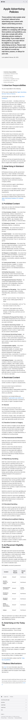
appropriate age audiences (16, 398)
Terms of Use (10, 717)
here (5, 667)
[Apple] (1, 696)
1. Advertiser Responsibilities (9, 72)
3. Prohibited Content (8, 75)
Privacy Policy (4, 717)
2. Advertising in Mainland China (10, 73)
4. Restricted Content (8, 77)
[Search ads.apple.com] (23, 1)
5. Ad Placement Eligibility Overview (11, 78)
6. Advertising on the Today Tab (10, 80)
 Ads (3, 2)
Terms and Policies (18, 717)
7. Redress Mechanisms (8, 82)
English (2, 714)
